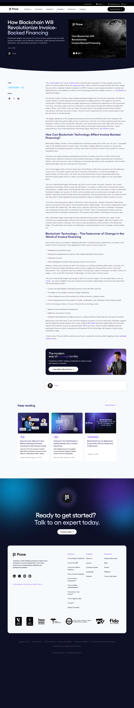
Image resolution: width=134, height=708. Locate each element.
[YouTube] (24, 576)
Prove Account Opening (76, 574)
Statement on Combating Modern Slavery (67, 646)
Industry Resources (110, 558)
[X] (19, 576)
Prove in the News (110, 576)
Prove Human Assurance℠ (72, 579)
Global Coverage (73, 607)
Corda (48, 281)
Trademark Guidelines (81, 641)
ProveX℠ (71, 603)
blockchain (120, 90)
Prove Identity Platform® (76, 558)
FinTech (106, 128)
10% (84, 326)
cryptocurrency (78, 85)
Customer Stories (92, 567)
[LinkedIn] (14, 576)
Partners (89, 576)
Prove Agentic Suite (74, 598)
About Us (89, 558)
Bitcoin (74, 83)
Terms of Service (49, 641)
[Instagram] (29, 576)
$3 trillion (91, 323)
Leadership (89, 572)
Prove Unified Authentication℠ (73, 586)
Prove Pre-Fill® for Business (74, 568)
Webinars (107, 572)
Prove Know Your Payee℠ (74, 593)
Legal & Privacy (24, 641)
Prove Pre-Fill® (73, 563)
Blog (105, 563)
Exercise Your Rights (65, 641)
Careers (88, 563)
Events (106, 567)
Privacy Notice (37, 641)
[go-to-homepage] (19, 555)
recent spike (54, 83)
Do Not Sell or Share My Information (103, 641)
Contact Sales (88, 4)
